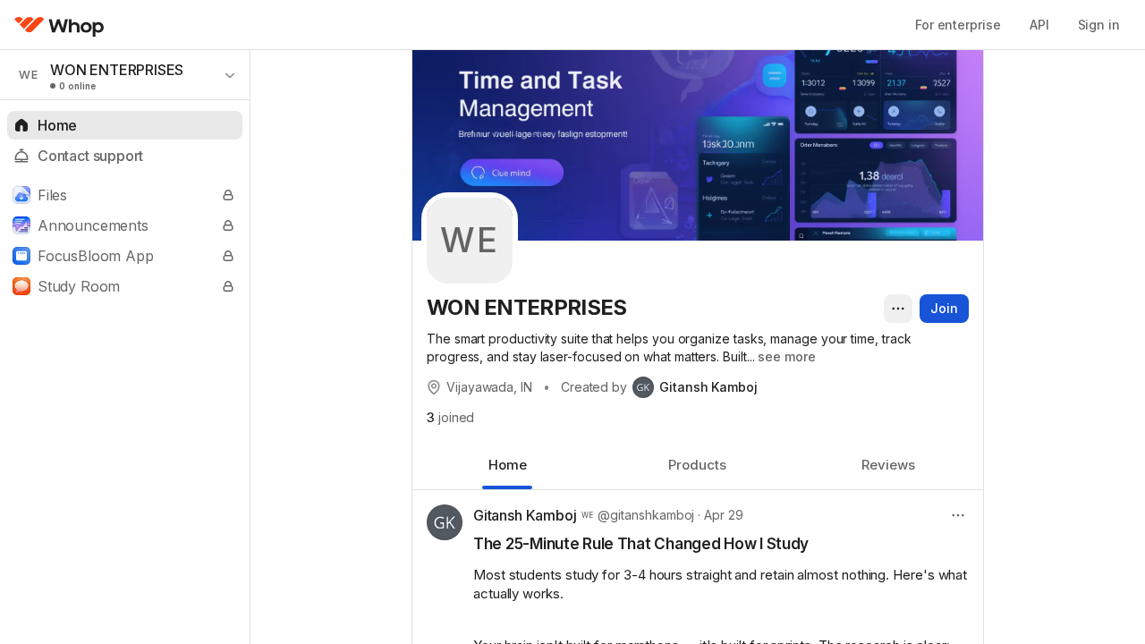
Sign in (1099, 24)
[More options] (898, 308)
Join (944, 308)
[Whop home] (59, 25)
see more (786, 356)
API (1039, 24)
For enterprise (958, 24)
